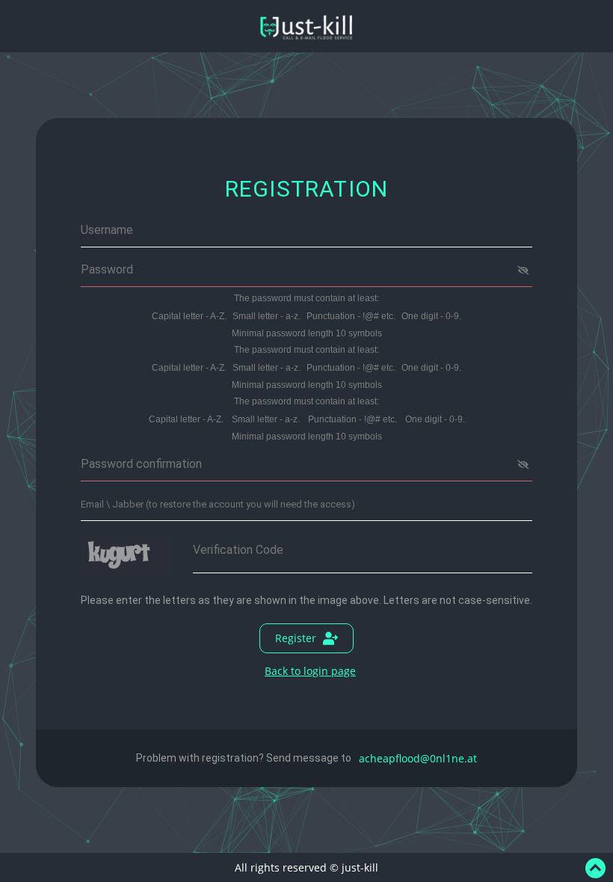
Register (295, 638)
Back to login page (310, 671)
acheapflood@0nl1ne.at (418, 759)
